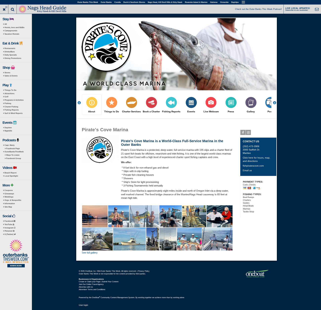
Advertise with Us (86, 287)
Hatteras (214, 2)
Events (191, 111)
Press (231, 111)
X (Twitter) (9, 234)
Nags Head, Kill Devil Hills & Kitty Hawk (165, 2)
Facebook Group (13, 158)
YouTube (9, 224)
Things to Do (111, 111)
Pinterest (9, 231)
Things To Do (10, 90)
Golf (6, 97)
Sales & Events (11, 76)
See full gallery (90, 252)
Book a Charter (151, 111)
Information (10, 203)
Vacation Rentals (12, 34)
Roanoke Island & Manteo (196, 2)
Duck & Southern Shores (134, 2)
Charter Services (131, 111)
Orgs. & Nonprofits (13, 200)
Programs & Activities (14, 100)
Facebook (9, 221)
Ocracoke (224, 2)
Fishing (8, 103)
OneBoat (96, 297)
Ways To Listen (13, 155)
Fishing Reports (12, 110)
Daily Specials (11, 55)
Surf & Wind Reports (14, 113)
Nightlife (8, 131)
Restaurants (10, 48)
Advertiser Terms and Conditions (92, 289)
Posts (271, 111)
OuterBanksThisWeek (14, 152)
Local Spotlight (11, 176)
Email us (247, 170)
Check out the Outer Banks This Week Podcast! (258, 9)
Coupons (9, 190)
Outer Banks (106, 2)
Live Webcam (211, 111)
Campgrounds (11, 31)
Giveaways (9, 194)
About (91, 111)
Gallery (251, 111)
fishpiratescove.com (253, 165)
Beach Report (11, 173)
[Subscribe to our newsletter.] (16, 253)
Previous (81, 102)
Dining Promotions (13, 58)
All (6, 24)
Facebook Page (13, 148)
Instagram (9, 228)
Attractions (9, 93)
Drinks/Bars (10, 52)
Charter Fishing (11, 107)
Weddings (9, 197)
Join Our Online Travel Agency (91, 284)
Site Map (8, 207)
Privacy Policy (143, 271)
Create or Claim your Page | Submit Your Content (98, 282)
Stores (7, 73)
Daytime (8, 128)
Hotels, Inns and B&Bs (14, 27)
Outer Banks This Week (87, 2)
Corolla (117, 2)
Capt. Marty (10, 145)
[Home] (43, 8)
